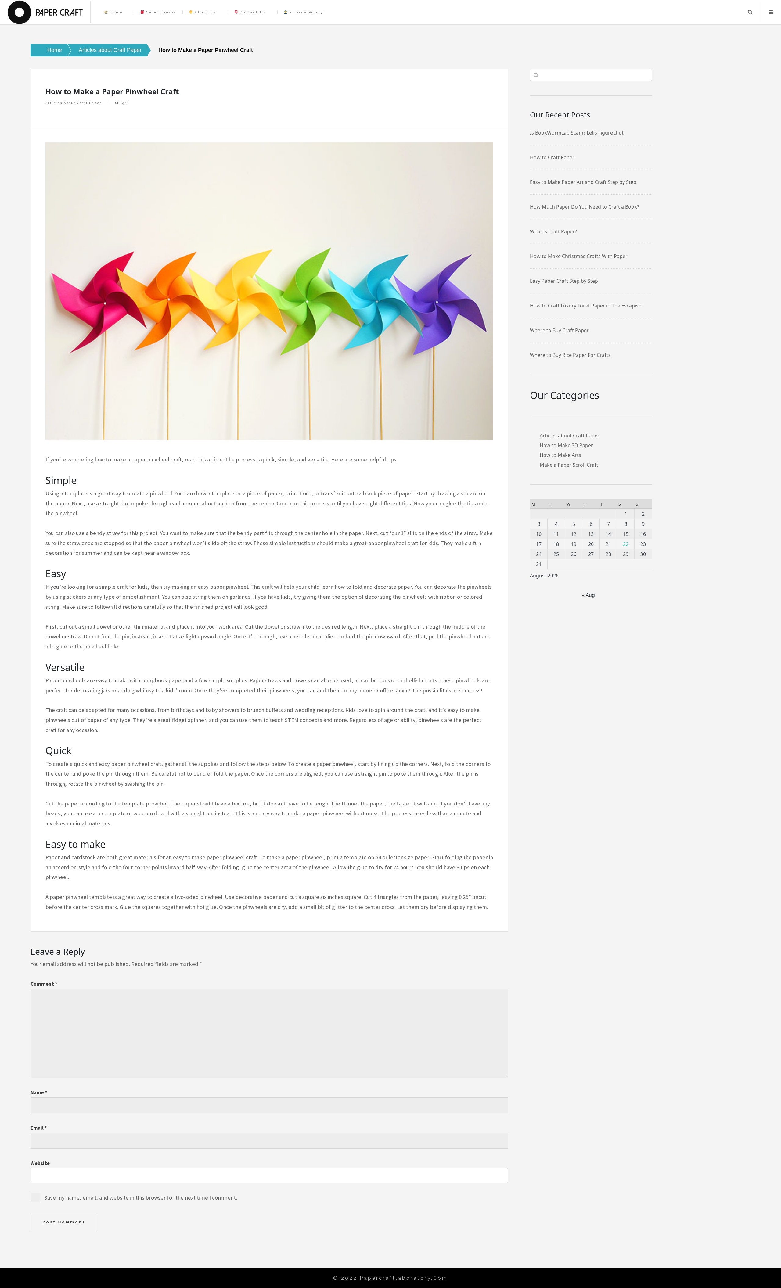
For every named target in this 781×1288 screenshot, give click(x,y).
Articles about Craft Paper (73, 103)
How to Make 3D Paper (566, 445)
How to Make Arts (560, 455)
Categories (157, 12)
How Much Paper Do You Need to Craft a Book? (584, 206)
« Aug (588, 595)
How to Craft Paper (552, 157)
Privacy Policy (305, 12)
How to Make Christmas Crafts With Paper (579, 256)
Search (750, 12)
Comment (44, 984)
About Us (205, 12)
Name (39, 1092)
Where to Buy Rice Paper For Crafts (570, 355)
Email (39, 1128)
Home (115, 12)
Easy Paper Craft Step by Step (564, 281)
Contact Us (252, 12)
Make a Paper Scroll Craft (569, 464)
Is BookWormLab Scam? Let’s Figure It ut (577, 132)
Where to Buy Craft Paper (559, 330)
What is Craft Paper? (553, 231)
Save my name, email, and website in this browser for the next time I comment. (140, 1197)
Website (40, 1163)
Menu (771, 12)
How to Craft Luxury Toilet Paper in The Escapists (586, 305)
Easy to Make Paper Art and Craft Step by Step (583, 182)
